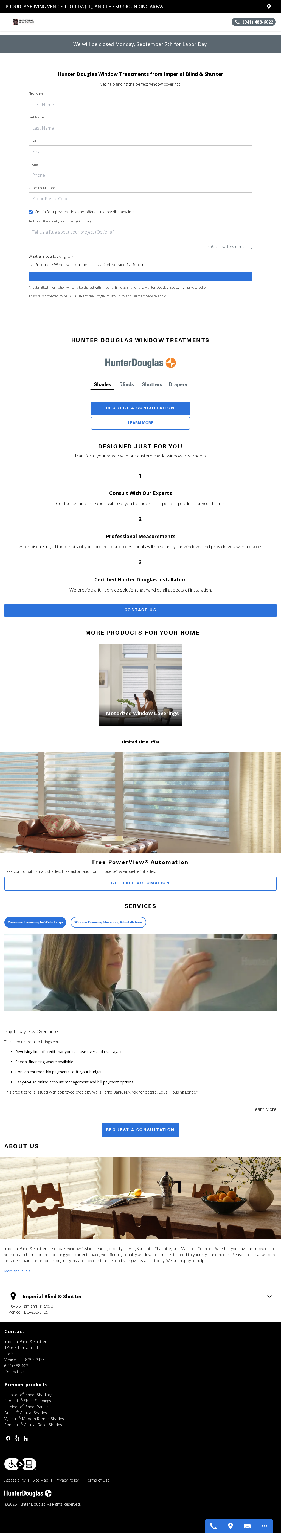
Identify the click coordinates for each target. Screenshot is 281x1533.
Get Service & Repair (123, 265)
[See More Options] (264, 1526)
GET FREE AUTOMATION (140, 883)
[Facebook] (8, 1438)
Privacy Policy (115, 296)
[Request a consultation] (140, 276)
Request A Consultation (140, 408)
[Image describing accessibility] (20, 1464)
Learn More (140, 423)
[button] (6, 22)
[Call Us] (213, 1526)
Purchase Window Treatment (62, 265)
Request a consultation (140, 1130)
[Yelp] (17, 1438)
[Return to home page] (29, 21)
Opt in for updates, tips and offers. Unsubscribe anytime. (85, 212)
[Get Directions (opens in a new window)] (268, 6)
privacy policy (197, 287)
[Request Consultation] (247, 1526)
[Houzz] (26, 1438)
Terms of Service (144, 296)
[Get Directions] (230, 1526)
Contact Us (141, 610)
